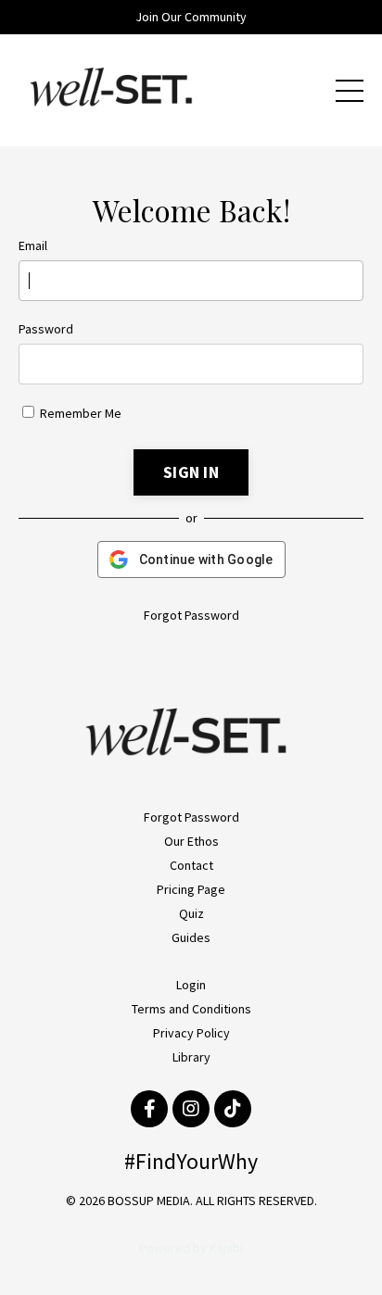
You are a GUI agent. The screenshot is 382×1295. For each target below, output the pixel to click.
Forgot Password (191, 615)
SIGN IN (191, 472)
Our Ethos (191, 841)
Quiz (191, 913)
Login (191, 984)
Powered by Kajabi (191, 1247)
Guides (191, 937)
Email (33, 245)
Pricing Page (191, 889)
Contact (191, 865)
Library (191, 1057)
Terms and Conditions (191, 1008)
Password (46, 329)
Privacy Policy (191, 1033)
